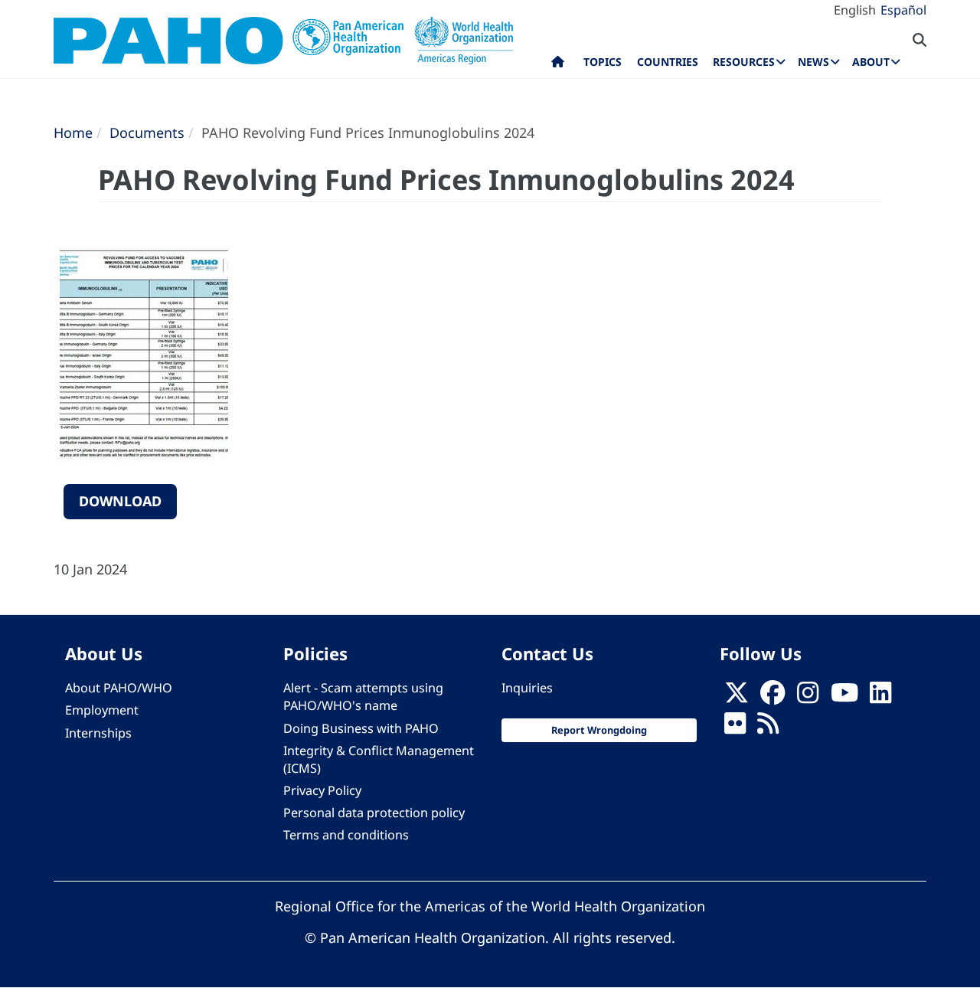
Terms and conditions (346, 834)
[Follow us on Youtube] (844, 697)
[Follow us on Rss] (768, 728)
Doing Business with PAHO (361, 728)
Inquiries (527, 687)
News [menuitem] (813, 61)
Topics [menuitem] (602, 61)
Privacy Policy (322, 790)
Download (120, 501)
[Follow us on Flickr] (735, 728)
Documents (147, 132)
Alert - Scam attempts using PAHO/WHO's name (363, 696)
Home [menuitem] (557, 65)
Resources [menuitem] (744, 61)
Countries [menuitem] (667, 61)
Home (73, 132)
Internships (98, 733)
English (855, 10)
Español (903, 10)
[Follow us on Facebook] (772, 697)
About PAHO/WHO (118, 687)
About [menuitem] (871, 61)
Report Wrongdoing (599, 730)
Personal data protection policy (374, 812)
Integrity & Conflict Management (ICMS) (378, 759)
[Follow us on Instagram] (807, 697)
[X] (736, 697)
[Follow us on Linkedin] (880, 697)
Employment (102, 710)
